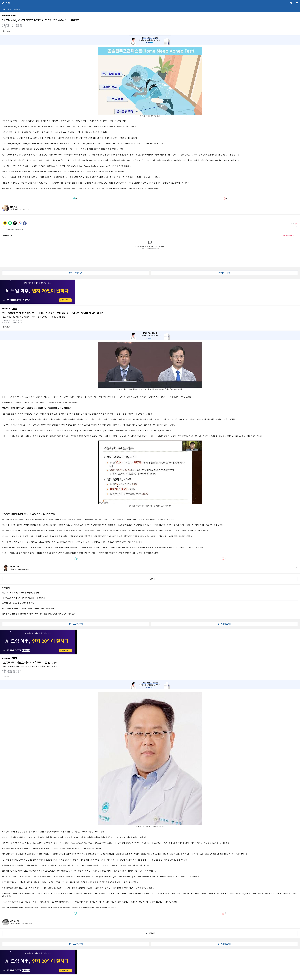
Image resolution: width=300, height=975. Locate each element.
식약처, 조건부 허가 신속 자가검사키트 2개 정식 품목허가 (23, 598)
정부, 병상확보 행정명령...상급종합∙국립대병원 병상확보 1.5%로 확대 (28, 608)
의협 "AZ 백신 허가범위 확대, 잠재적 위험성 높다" (21, 593)
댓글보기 (152, 579)
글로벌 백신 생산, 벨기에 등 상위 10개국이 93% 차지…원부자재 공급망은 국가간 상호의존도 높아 (38, 614)
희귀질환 (17, 9)
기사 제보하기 (222, 273)
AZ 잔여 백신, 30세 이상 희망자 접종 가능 (18, 603)
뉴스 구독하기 (74, 273)
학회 (9, 9)
